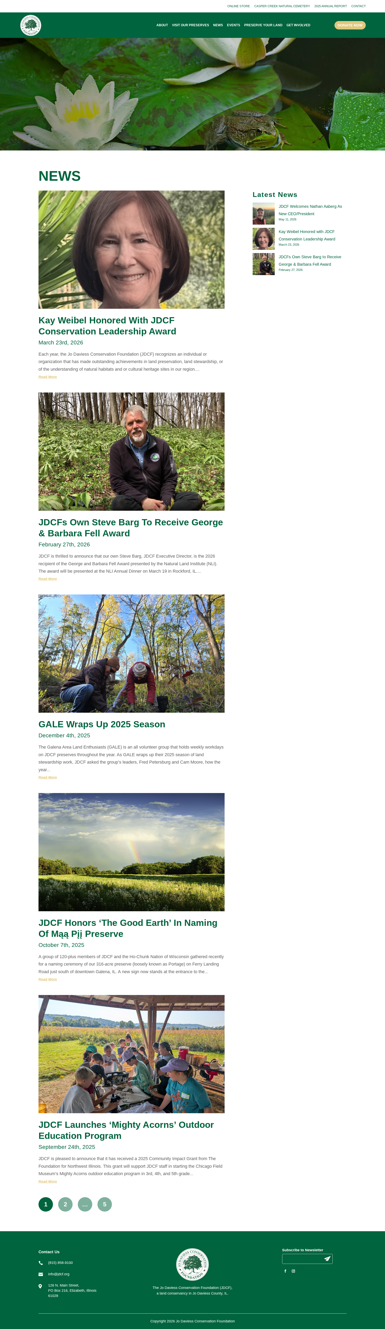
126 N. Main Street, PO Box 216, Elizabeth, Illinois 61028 (72, 1290)
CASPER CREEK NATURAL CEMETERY (282, 6)
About (162, 25)
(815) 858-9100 (60, 1263)
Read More (47, 377)
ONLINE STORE (238, 6)
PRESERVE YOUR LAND (263, 25)
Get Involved (298, 25)
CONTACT (358, 6)
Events (233, 25)
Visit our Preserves (190, 25)
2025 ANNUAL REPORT (330, 6)
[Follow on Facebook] (285, 1271)
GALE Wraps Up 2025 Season (101, 724)
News (218, 25)
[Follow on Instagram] (293, 1271)
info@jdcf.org (58, 1274)
